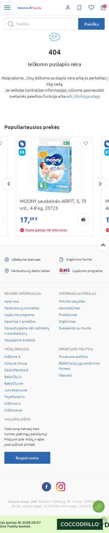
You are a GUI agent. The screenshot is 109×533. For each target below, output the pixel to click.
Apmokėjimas (69, 308)
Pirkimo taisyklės (72, 301)
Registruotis (27, 457)
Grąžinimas (67, 321)
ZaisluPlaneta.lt (16, 370)
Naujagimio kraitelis (19, 340)
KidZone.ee (13, 410)
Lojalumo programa (19, 315)
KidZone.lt (12, 357)
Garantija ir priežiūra (19, 321)
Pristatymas (68, 315)
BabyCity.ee (13, 383)
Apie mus (11, 301)
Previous (9, 184)
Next (100, 184)
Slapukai (65, 375)
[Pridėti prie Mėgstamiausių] (85, 143)
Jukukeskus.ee (15, 390)
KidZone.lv (12, 403)
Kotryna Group (15, 363)
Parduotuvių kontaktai (21, 308)
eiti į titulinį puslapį (83, 96)
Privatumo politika (73, 357)
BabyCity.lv (13, 377)
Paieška (91, 24)
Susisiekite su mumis (75, 328)
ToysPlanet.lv (14, 397)
